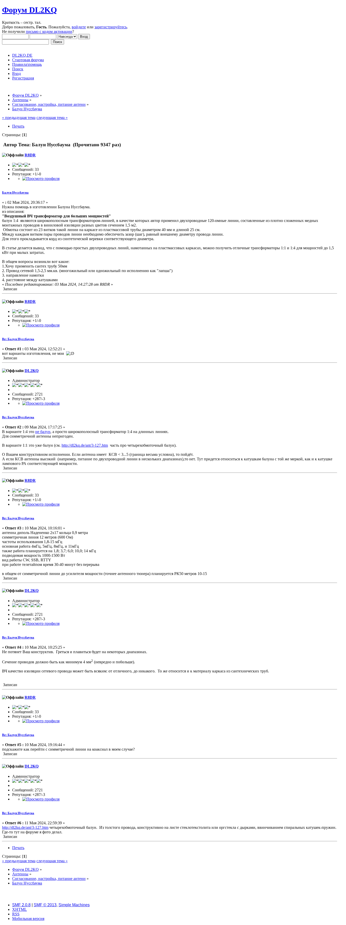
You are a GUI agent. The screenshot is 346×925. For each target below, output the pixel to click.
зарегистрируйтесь (110, 27)
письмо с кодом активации (49, 31)
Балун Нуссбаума (15, 192)
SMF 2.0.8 (21, 905)
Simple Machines (74, 905)
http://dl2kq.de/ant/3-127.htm (85, 445)
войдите (79, 27)
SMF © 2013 (45, 905)
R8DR (30, 155)
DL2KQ (32, 370)
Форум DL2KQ (29, 9)
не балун (42, 431)
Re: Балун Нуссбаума (18, 339)
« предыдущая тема (18, 117)
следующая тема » (52, 117)
